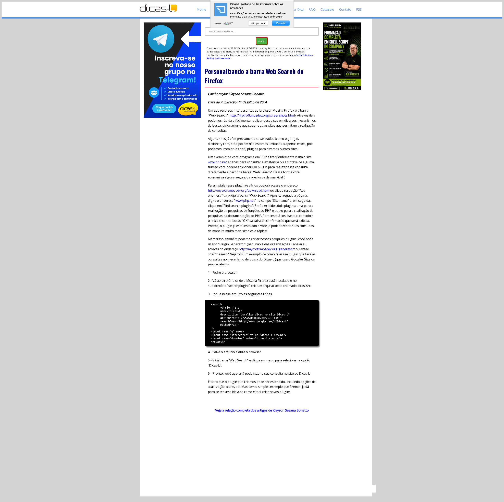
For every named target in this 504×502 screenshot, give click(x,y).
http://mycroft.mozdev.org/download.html (238, 190)
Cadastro (327, 9)
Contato (345, 9)
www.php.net (217, 162)
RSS (359, 9)
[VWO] (229, 23)
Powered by (219, 23)
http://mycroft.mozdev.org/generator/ (267, 249)
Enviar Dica (295, 9)
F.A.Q (312, 9)
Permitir (281, 23)
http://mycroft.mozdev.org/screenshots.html (262, 115)
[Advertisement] (262, 450)
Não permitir (258, 23)
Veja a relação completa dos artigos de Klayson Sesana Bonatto (262, 410)
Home (201, 9)
